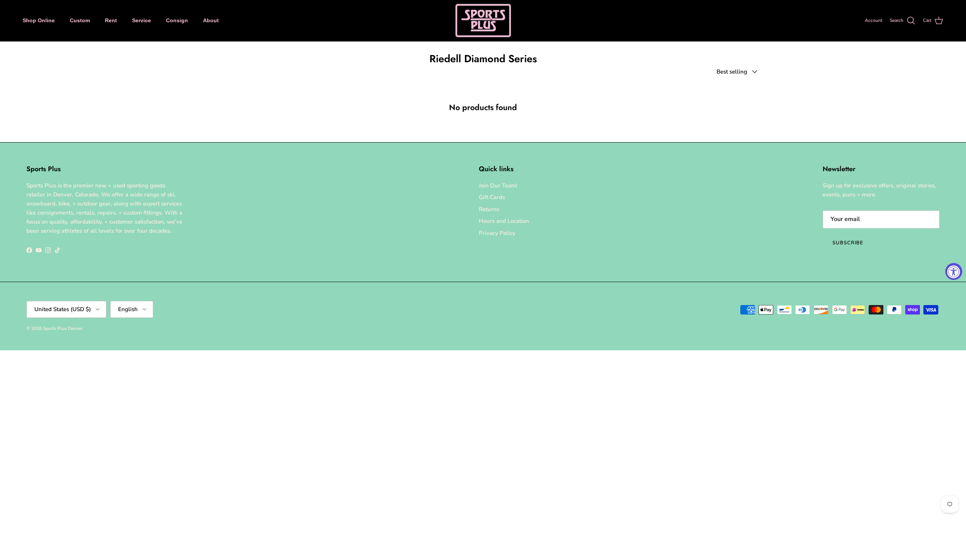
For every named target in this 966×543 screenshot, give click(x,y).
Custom (80, 20)
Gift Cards (492, 197)
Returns (489, 209)
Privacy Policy (497, 233)
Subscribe (847, 242)
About (211, 20)
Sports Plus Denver (62, 328)
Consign (177, 20)
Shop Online (39, 20)
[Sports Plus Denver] (483, 20)
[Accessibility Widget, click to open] (953, 271)
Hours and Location (504, 221)
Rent (111, 20)
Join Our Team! (498, 185)
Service (141, 20)
